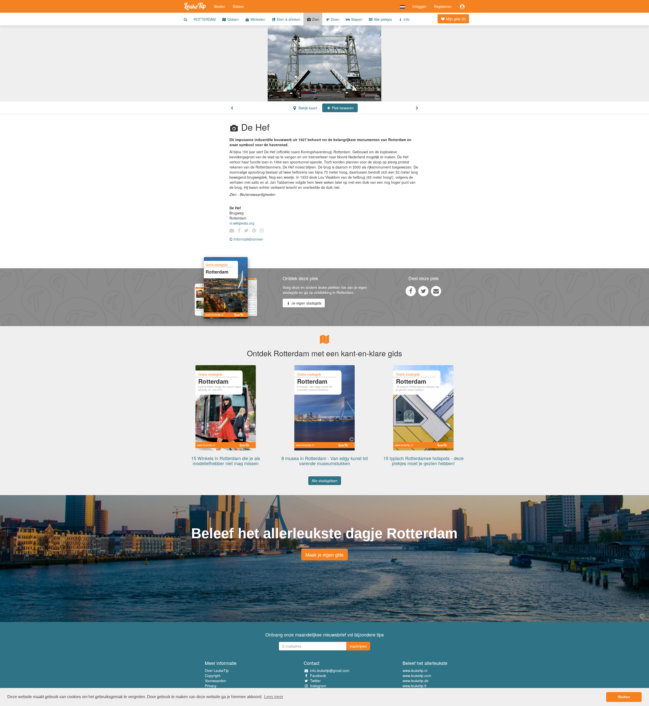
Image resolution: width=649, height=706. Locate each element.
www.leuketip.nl (415, 670)
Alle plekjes (382, 19)
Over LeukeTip (217, 670)
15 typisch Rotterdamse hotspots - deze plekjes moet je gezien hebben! (423, 460)
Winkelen (257, 19)
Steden (219, 6)
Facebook (318, 675)
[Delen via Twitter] (423, 290)
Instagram (318, 685)
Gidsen (238, 6)
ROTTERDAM (205, 19)
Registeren (443, 6)
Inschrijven (358, 646)
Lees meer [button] (273, 697)
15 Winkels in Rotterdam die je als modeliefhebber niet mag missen (225, 460)
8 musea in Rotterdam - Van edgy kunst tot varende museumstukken (324, 460)
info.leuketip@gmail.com (329, 670)
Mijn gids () (455, 18)
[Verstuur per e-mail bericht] (436, 290)
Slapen (356, 19)
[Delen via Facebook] (411, 290)
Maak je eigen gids (324, 554)
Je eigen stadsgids (306, 303)
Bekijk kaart (307, 107)
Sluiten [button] (624, 697)
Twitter (315, 680)
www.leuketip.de (415, 680)
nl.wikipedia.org (241, 223)
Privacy (211, 685)
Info (406, 19)
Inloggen (419, 6)
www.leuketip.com (417, 675)
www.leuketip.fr (415, 685)
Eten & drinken (288, 19)
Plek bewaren (342, 107)
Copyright (212, 675)
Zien (315, 19)
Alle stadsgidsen (325, 480)
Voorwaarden (215, 680)
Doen (334, 19)
